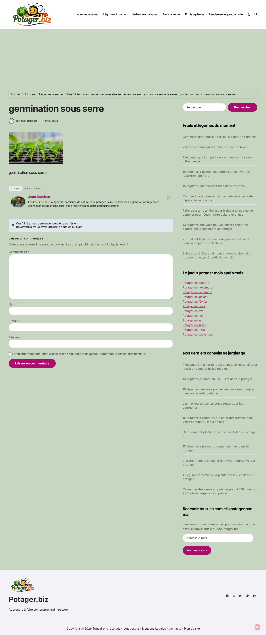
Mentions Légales (154, 628)
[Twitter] (168, 197)
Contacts (175, 628)
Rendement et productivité (226, 14)
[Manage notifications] (257, 627)
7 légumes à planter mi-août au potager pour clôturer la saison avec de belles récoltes (220, 366)
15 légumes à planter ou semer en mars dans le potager (216, 448)
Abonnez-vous (197, 550)
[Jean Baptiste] (18, 201)
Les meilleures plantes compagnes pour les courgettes (213, 405)
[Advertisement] (133, 56)
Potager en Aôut (194, 330)
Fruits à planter (194, 14)
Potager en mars (194, 306)
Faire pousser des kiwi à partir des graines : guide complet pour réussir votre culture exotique (218, 212)
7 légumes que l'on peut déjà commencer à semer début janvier (218, 159)
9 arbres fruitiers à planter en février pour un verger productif (219, 462)
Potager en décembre (197, 292)
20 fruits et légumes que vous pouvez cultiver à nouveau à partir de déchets (216, 241)
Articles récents (32, 188)
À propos (15, 188)
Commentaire (19, 252)
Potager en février (195, 301)
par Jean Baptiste (26, 120)
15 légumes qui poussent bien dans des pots (214, 186)
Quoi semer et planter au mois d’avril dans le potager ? (220, 434)
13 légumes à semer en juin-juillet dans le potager (217, 379)
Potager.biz (29, 599)
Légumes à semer (86, 14)
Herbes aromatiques (145, 14)
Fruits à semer (171, 14)
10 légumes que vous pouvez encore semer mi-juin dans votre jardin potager (218, 391)
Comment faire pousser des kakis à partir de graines (219, 137)
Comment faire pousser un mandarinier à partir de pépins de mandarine (218, 198)
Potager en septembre (198, 334)
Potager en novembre (197, 287)
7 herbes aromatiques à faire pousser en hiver (215, 147)
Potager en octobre (196, 282)
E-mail (14, 321)
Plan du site (192, 628)
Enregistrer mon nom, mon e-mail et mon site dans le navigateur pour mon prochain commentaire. (79, 354)
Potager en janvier (195, 297)
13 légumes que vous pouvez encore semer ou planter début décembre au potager (215, 227)
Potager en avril (193, 311)
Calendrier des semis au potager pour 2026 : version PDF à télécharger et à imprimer (220, 491)
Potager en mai (193, 315)
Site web (14, 337)
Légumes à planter (115, 14)
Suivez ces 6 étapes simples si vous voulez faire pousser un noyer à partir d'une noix (217, 255)
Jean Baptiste (39, 197)
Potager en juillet (194, 325)
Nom (13, 304)
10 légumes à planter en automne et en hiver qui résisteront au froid (216, 173)
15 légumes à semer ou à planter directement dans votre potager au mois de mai (218, 420)
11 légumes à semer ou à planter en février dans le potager (218, 477)
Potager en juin (193, 320)
